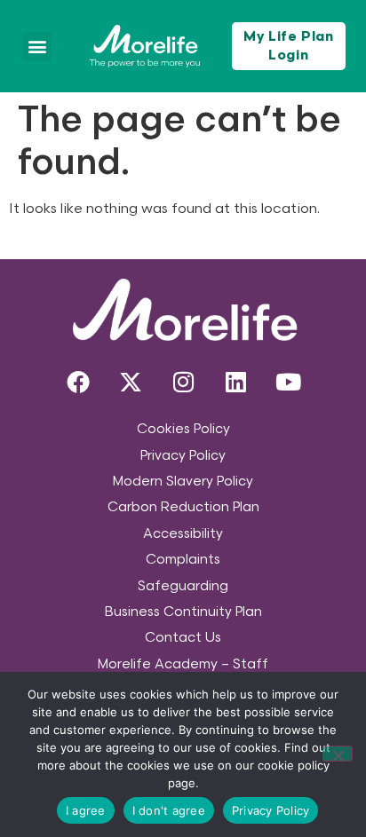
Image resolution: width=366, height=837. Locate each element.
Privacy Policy (183, 455)
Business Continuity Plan (183, 612)
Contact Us (183, 637)
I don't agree (168, 810)
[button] (37, 46)
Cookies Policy (183, 429)
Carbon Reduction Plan (183, 507)
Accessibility (183, 533)
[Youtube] (288, 382)
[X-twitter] (130, 382)
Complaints (183, 559)
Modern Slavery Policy (183, 481)
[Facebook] (78, 382)
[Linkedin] (235, 382)
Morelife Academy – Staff (183, 664)
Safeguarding (183, 586)
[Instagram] (183, 382)
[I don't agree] (337, 754)
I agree (86, 810)
